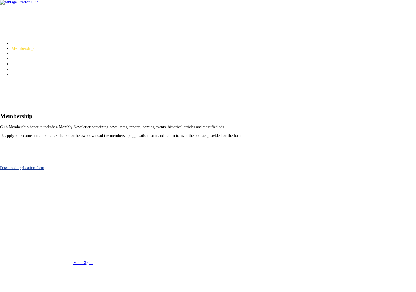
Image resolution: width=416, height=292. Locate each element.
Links (16, 73)
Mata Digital (83, 263)
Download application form (22, 168)
